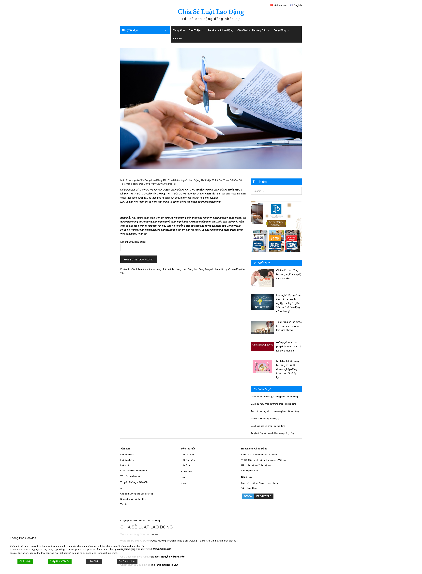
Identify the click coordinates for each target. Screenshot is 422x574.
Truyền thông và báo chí (262, 433)
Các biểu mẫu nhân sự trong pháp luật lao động (156, 269)
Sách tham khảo (249, 488)
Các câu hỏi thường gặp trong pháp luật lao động (274, 396)
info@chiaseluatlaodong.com (155, 548)
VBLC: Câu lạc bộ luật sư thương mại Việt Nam (264, 460)
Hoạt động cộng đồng (284, 433)
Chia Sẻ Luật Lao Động (211, 12)
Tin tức (123, 504)
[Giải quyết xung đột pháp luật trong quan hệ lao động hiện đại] (263, 346)
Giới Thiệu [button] (195, 30)
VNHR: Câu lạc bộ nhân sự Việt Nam (259, 454)
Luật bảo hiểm (127, 460)
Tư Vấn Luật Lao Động (220, 30)
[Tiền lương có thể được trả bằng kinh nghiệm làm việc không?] (263, 327)
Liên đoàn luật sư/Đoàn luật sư (256, 465)
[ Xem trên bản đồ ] (227, 540)
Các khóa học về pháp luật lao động (268, 426)
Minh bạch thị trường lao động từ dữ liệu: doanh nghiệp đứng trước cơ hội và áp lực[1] (287, 369)
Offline (184, 477)
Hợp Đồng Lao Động (193, 269)
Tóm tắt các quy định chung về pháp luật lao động (275, 411)
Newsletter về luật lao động (133, 499)
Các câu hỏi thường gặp (251, 30)
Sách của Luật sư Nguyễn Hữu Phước (259, 483)
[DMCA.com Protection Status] (257, 498)
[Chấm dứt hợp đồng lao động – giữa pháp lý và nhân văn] (263, 277)
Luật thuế (124, 465)
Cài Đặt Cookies (127, 561)
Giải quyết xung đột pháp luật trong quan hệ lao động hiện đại (288, 346)
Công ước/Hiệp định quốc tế (133, 470)
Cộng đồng (280, 30)
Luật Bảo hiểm (188, 460)
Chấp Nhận (25, 561)
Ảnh (122, 488)
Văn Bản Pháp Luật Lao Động (265, 418)
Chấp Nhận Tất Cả (60, 561)
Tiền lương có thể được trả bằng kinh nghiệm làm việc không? (289, 325)
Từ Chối (94, 561)
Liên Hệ (177, 38)
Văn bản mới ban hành (131, 476)
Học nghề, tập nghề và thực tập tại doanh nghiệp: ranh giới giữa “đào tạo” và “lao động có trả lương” (288, 303)
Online (184, 483)
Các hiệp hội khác (249, 470)
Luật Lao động (187, 454)
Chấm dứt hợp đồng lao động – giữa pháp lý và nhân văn (288, 274)
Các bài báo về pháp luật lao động (136, 494)
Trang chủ (179, 30)
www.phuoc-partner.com (160, 229)
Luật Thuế (185, 465)
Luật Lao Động (127, 454)
